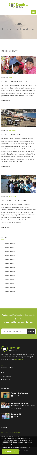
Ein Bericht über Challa (11, 134)
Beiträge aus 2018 (9, 272)
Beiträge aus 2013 (9, 292)
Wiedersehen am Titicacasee (13, 200)
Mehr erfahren (5, 101)
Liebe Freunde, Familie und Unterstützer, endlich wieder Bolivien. (23, 404)
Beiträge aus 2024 (9, 252)
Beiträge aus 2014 (9, 288)
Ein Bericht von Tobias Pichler (14, 81)
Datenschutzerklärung (24, 447)
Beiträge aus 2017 (9, 276)
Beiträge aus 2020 (9, 264)
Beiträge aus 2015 (9, 284)
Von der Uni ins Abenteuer (19, 393)
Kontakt (5, 373)
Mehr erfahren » (19, 359)
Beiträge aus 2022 (9, 260)
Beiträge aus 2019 (9, 268)
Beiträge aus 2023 (9, 256)
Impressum (6, 380)
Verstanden (10, 452)
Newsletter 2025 (16, 414)
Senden (31, 331)
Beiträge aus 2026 (9, 244)
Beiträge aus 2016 (9, 280)
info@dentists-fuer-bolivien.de (10, 432)
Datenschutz (7, 376)
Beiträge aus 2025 (9, 248)
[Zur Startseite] (18, 5)
